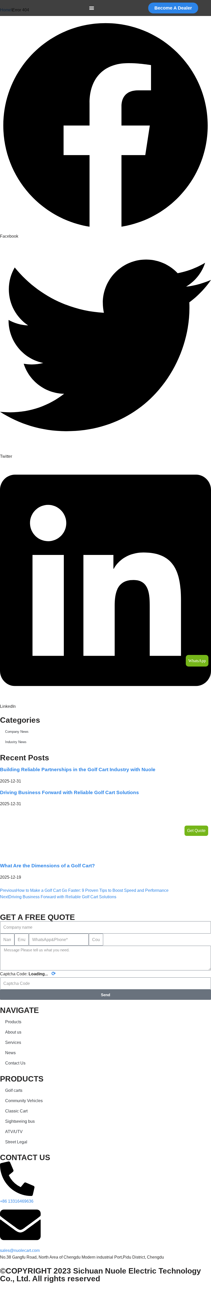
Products (13, 1022)
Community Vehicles (24, 1101)
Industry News (16, 742)
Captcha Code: (28, 973)
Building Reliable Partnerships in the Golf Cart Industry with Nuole (77, 769)
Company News (17, 732)
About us (13, 1032)
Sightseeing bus (20, 1121)
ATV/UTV (14, 1131)
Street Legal (16, 1142)
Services (13, 1042)
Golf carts (13, 1090)
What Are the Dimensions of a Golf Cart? (47, 865)
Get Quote (196, 830)
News (10, 1053)
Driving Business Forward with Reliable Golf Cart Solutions (69, 792)
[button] (105, 130)
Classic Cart (16, 1111)
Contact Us (15, 1063)
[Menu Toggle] (91, 8)
